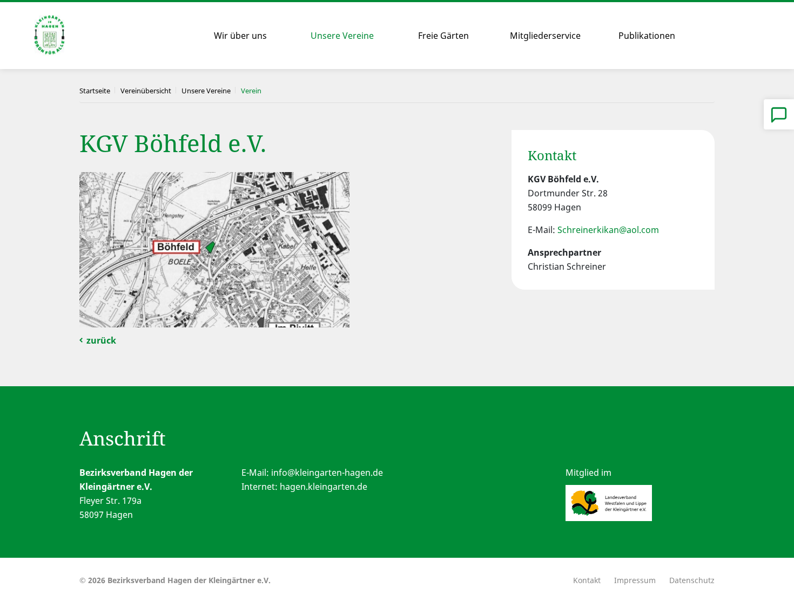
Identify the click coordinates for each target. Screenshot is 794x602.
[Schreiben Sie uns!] (779, 114)
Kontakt (587, 580)
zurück (101, 340)
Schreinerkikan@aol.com (608, 230)
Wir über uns (240, 36)
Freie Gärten (443, 36)
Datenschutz (692, 580)
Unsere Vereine (342, 36)
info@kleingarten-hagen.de (327, 472)
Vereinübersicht (145, 90)
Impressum (635, 580)
